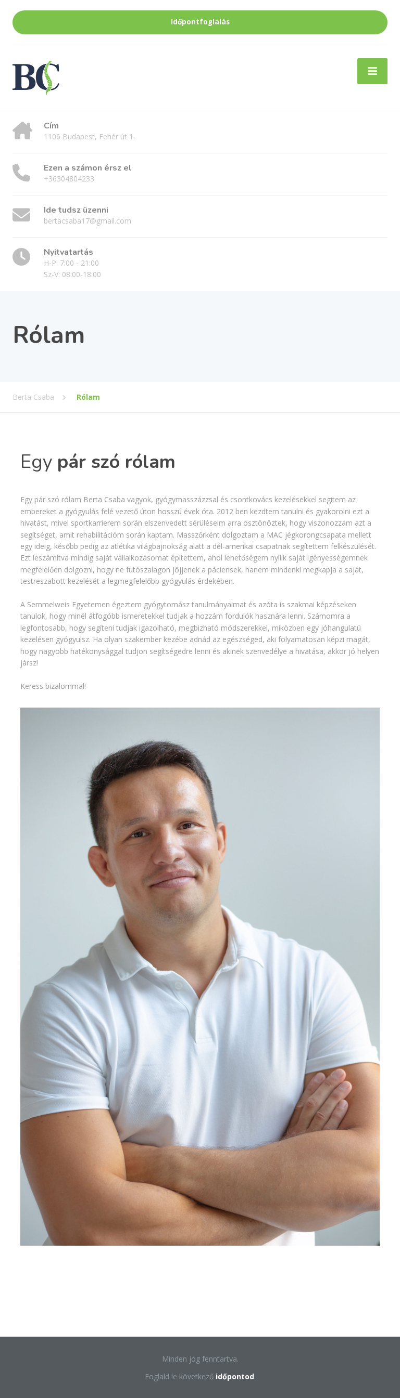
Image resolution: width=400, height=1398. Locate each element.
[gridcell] (200, 488)
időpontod (235, 1376)
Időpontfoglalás (200, 22)
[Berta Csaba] (35, 77)
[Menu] (372, 71)
